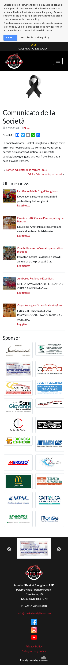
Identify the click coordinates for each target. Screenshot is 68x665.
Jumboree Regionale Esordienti (35, 278)
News (27, 127)
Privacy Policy (34, 646)
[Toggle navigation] (58, 61)
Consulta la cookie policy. (35, 37)
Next (59, 549)
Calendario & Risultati (34, 48)
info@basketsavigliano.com (34, 613)
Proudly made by (29, 660)
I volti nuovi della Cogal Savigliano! (37, 191)
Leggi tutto (23, 205)
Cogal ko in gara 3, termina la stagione (39, 305)
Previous (9, 549)
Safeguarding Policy (34, 651)
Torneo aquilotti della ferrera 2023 (26, 169)
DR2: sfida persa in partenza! (45, 174)
